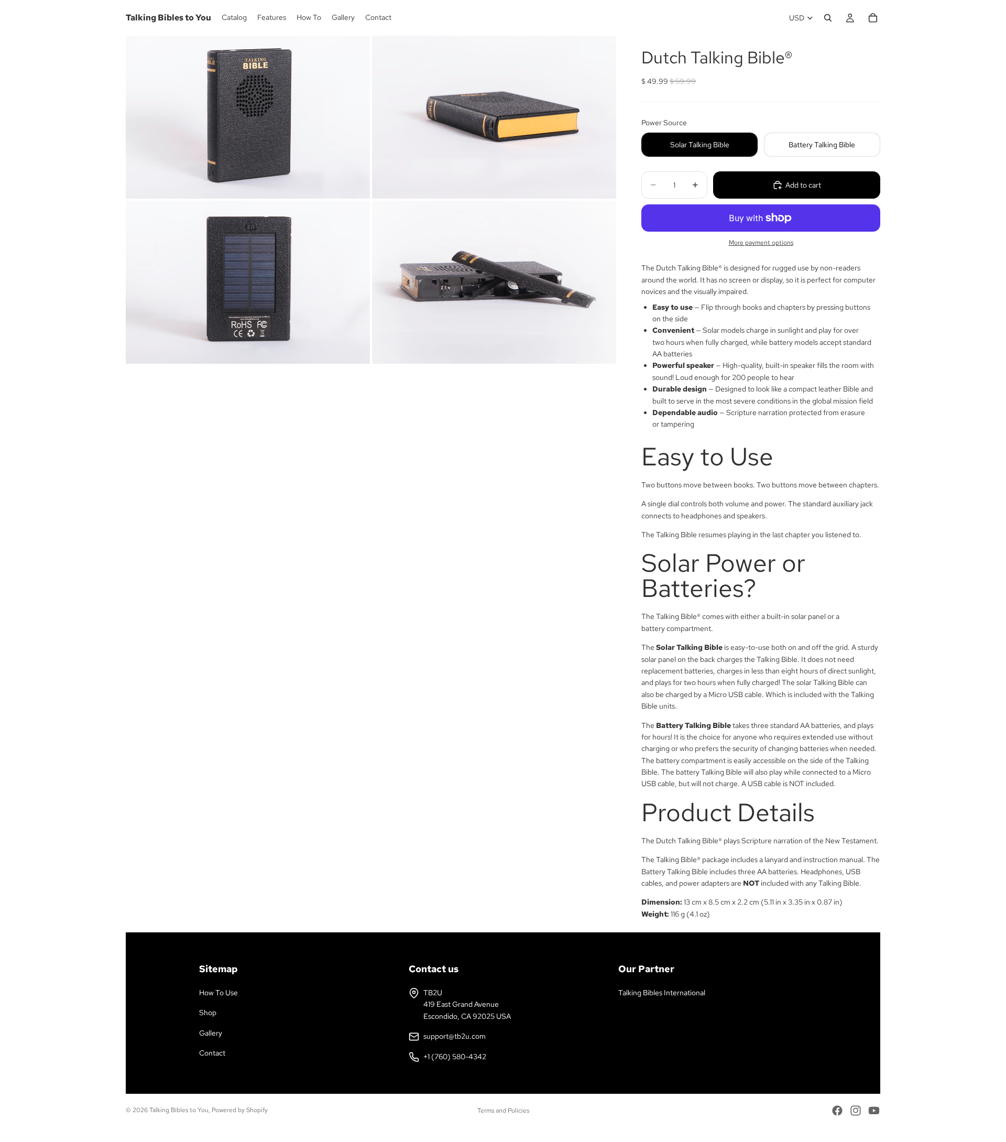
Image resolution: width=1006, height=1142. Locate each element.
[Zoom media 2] (494, 117)
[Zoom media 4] (494, 282)
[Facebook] (837, 1110)
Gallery (210, 1033)
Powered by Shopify (240, 1110)
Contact (212, 1053)
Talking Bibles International (661, 992)
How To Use (218, 992)
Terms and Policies (503, 1110)
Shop (207, 1012)
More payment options (761, 242)
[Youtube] (874, 1110)
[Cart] (872, 17)
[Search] (827, 17)
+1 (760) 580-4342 (454, 1056)
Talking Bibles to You (179, 1110)
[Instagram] (855, 1110)
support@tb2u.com (454, 1036)
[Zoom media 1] (248, 117)
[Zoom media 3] (248, 282)
